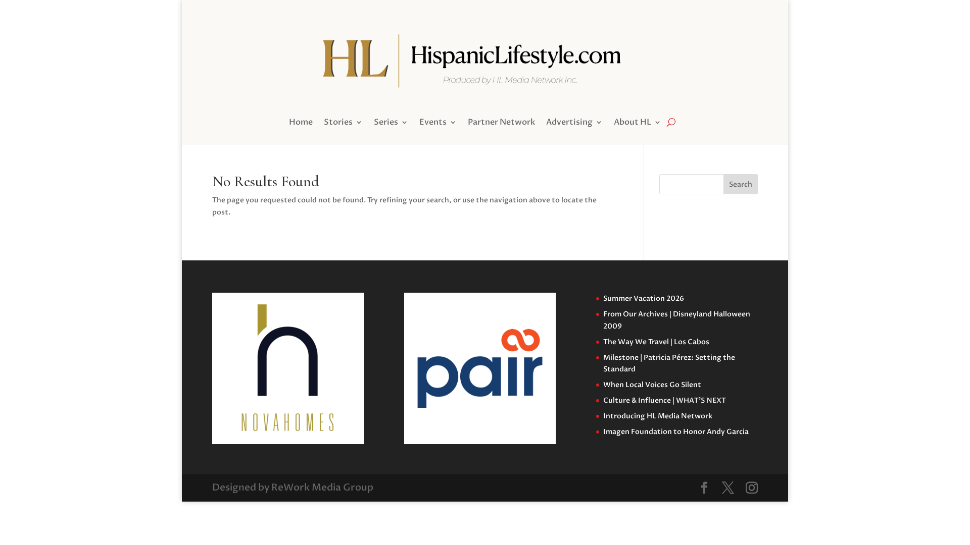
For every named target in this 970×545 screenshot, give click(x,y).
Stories (338, 123)
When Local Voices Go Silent (652, 385)
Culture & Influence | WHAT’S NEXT (664, 400)
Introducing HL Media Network (657, 416)
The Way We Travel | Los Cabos (656, 342)
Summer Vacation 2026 (643, 298)
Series (386, 123)
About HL (632, 123)
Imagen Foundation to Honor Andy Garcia (676, 432)
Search (740, 184)
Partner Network (501, 123)
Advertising (569, 123)
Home (301, 123)
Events (433, 123)
